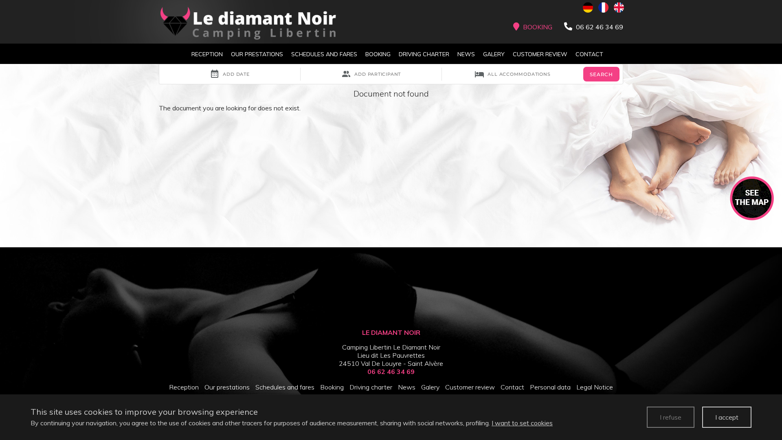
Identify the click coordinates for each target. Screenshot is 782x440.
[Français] (603, 7)
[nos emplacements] (752, 198)
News (466, 54)
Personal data (550, 387)
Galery (494, 54)
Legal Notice (594, 387)
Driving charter (424, 54)
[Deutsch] (588, 7)
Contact (589, 54)
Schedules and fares (324, 54)
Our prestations (257, 54)
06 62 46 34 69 (391, 371)
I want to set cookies (522, 423)
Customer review (540, 54)
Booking (378, 54)
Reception (207, 54)
